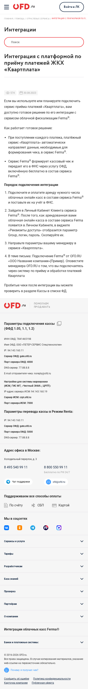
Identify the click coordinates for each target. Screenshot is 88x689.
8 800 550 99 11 (56, 467)
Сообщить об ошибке (16, 678)
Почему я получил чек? (24, 670)
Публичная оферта (43, 682)
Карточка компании (16, 682)
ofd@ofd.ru (59, 481)
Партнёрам (10, 604)
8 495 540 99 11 (16, 467)
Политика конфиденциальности (52, 678)
